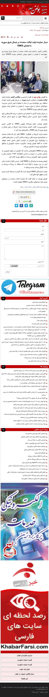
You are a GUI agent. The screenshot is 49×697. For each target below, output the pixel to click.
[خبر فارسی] (24, 605)
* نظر (42, 242)
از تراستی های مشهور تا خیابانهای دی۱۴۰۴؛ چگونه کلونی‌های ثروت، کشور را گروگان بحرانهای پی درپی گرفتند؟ (25, 334)
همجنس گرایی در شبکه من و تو (37, 440)
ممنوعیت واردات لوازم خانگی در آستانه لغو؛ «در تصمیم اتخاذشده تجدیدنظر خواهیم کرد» (25, 310)
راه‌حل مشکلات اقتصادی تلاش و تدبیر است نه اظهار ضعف (29, 421)
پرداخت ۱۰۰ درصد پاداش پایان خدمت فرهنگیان (33, 469)
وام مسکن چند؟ (41, 320)
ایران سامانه (35, 692)
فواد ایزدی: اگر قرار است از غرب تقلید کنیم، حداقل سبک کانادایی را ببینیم (25, 339)
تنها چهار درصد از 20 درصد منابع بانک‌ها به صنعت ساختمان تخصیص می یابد (24, 401)
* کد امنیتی (41, 262)
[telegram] (13, 6)
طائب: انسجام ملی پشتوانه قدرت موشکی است (33, 383)
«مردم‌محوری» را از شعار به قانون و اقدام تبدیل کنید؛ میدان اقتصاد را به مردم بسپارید (24, 393)
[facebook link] (21, 205)
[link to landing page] (37, 9)
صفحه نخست (44, 35)
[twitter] (7, 6)
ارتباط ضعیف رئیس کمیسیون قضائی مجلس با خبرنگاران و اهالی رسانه (26, 380)
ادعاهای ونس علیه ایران (39, 302)
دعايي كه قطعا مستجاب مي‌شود (37, 456)
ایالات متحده (28, 187)
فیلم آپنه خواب (24, 669)
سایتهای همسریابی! (40, 453)
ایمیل (42, 234)
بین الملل (37, 35)
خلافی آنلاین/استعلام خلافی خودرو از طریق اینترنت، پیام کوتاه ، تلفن (26, 472)
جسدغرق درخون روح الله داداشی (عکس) (34, 475)
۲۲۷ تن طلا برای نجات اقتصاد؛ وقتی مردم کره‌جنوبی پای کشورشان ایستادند (25, 414)
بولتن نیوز (37, 97)
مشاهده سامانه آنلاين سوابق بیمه (36, 446)
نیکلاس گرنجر (36, 187)
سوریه (21, 187)
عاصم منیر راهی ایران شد (39, 324)
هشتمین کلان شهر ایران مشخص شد (35, 434)
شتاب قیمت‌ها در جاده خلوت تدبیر (36, 348)
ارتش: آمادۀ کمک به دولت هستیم (36, 305)
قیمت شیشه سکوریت (24, 660)
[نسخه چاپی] (2, 37)
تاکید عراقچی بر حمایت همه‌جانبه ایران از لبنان (33, 354)
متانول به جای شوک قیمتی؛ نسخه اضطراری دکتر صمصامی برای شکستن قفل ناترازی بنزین (24, 387)
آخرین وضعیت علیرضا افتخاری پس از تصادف (33, 417)
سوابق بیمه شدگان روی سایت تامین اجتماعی (33, 437)
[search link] (3, 18)
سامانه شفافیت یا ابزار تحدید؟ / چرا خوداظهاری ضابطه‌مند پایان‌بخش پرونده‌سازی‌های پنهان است (29, 24)
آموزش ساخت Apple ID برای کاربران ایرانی (34, 462)
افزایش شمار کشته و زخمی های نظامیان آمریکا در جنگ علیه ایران (27, 351)
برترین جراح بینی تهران (24, 655)
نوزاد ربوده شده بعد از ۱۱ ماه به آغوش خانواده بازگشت (31, 424)
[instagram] (18, 6)
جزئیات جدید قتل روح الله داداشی (36, 459)
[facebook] (22, 6)
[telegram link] (26, 205)
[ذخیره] (8, 37)
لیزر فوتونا (24, 678)
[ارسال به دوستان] (4, 37)
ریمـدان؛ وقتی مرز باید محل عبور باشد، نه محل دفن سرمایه (29, 408)
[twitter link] (16, 205)
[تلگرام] (25, 287)
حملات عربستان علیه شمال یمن (37, 361)
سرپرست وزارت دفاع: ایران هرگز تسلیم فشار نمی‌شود (31, 411)
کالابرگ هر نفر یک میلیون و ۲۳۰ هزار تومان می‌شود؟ (31, 398)
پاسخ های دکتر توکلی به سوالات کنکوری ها (34, 479)
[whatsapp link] (31, 205)
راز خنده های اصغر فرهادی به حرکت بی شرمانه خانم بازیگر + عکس (27, 466)
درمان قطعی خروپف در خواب (24, 674)
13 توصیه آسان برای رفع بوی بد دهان (35, 443)
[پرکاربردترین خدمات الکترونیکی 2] (24, 521)
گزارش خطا (24, 197)
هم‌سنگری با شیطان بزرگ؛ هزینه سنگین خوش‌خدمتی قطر (29, 405)
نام (43, 226)
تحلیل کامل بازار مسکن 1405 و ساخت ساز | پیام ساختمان (30, 371)
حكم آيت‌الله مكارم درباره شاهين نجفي (35, 450)
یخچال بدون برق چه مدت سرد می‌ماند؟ (35, 358)
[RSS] (2, 6)
